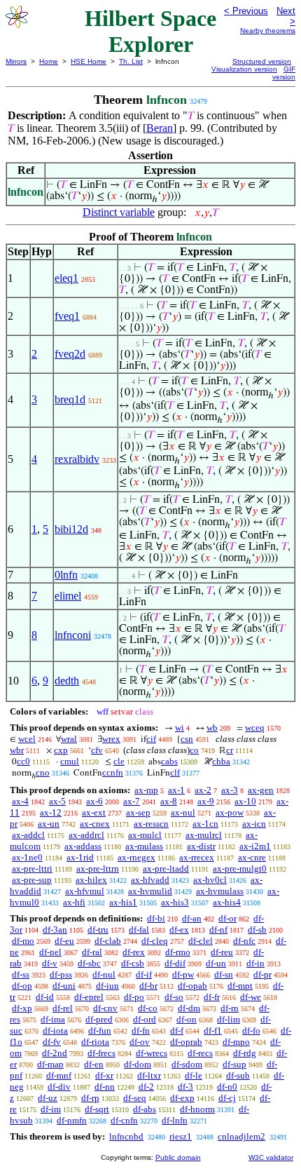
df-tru (98, 929)
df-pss (61, 974)
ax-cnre (252, 857)
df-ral (92, 952)
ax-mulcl (145, 835)
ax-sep (138, 812)
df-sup (234, 1064)
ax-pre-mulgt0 (240, 868)
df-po (134, 997)
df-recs (200, 1053)
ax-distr (201, 846)
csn (187, 739)
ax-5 (57, 801)
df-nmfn (72, 1120)
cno (43, 772)
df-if (144, 974)
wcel (27, 739)
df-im (51, 1109)
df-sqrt (97, 1109)
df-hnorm (197, 1109)
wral (69, 739)
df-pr (262, 974)
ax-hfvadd (150, 879)
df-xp (22, 1008)
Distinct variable (119, 212)
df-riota (95, 1041)
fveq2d (70, 354)
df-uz (47, 1098)
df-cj (227, 1098)
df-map (50, 1064)
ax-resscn (151, 823)
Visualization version (244, 69)
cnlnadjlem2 (241, 1136)
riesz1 (180, 1136)
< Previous (246, 11)
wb (212, 727)
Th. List (131, 61)
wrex (111, 739)
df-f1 (213, 1030)
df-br (148, 985)
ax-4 (20, 801)
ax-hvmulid (150, 891)
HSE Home (88, 61)
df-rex (133, 952)
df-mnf (58, 1075)
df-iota (55, 1030)
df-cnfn (124, 1120)
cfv (97, 750)
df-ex (179, 929)
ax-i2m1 (255, 846)
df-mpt (240, 985)
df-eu (64, 940)
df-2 (146, 1086)
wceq (255, 727)
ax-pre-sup (32, 879)
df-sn (223, 974)
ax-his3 (175, 902)
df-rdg (244, 1053)
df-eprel (89, 997)
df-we (250, 997)
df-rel (62, 1008)
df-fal (139, 929)
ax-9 (205, 801)
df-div (59, 1086)
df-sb (257, 929)
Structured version (261, 61)
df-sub (238, 1075)
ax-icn (254, 823)
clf (175, 772)
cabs (169, 761)
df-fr (212, 997)
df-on (186, 1019)
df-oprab (186, 1041)
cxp (61, 750)
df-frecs (101, 1053)
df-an (192, 918)
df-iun (107, 985)
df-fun (99, 1030)
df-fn (141, 1030)
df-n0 (227, 1086)
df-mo (23, 940)
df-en (94, 1064)
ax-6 (94, 801)
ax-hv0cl (210, 879)
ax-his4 (227, 902)
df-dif (175, 963)
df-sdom (187, 1064)
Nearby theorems (267, 30)
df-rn (229, 1008)
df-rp (90, 1098)
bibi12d (71, 529)
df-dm (189, 1008)
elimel (68, 596)
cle (119, 761)
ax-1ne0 (27, 857)
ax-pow (230, 812)
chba (221, 761)
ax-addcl (28, 835)
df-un (216, 963)
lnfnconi (73, 635)
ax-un (48, 823)
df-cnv (105, 1008)
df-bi (156, 918)
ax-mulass (144, 846)
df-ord (144, 1019)
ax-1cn (205, 823)
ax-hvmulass (220, 891)
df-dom (137, 1064)
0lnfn (66, 575)
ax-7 (131, 801)
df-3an (55, 929)
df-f (176, 1030)
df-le (193, 1075)
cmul (69, 761)
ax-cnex (95, 823)
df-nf (218, 929)
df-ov (140, 1041)
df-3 (185, 1086)
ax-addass (83, 846)
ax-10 (245, 801)
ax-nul (183, 812)
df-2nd (54, 1053)
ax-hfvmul (84, 891)
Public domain (178, 1157)
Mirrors (16, 61)
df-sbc (89, 963)
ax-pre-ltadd (166, 868)
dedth (67, 681)
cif (151, 739)
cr (229, 750)
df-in (255, 963)
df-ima (53, 1019)
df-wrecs (151, 1053)
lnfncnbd (126, 1136)
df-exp (182, 1098)
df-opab (192, 985)
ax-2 (203, 790)
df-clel (200, 940)
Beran (159, 128)
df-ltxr (149, 1075)
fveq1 (67, 316)
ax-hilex (91, 879)
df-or (227, 918)
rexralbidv (77, 459)
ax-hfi (74, 902)
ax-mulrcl (204, 835)
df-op (22, 985)
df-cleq (154, 940)
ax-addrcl (86, 835)
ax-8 (168, 801)
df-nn (104, 1086)
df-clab (107, 940)
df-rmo (177, 952)
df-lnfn (175, 1120)
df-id (45, 997)
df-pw (183, 974)
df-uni (64, 985)
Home (48, 61)
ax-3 (229, 790)
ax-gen (261, 790)
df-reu (222, 952)
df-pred (99, 1019)
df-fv (52, 1041)
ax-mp (146, 790)
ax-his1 (123, 902)
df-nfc (244, 940)
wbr (17, 750)
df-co (148, 1008)
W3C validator (270, 1157)
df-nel (50, 952)
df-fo (251, 1030)
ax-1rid (80, 857)
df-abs (144, 1109)
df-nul (103, 974)
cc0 (23, 761)
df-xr (104, 1075)
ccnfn (112, 772)
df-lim (228, 1019)
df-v (49, 963)
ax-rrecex (196, 857)
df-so (173, 997)
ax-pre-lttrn (97, 868)
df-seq (134, 1098)
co (194, 750)
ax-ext (94, 812)
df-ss (20, 974)
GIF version (283, 73)
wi (179, 727)
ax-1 (176, 790)
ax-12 (51, 812)
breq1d (70, 399)
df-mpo (236, 1041)
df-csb (132, 963)
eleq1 (66, 278)
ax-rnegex (136, 857)
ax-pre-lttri (32, 868)
